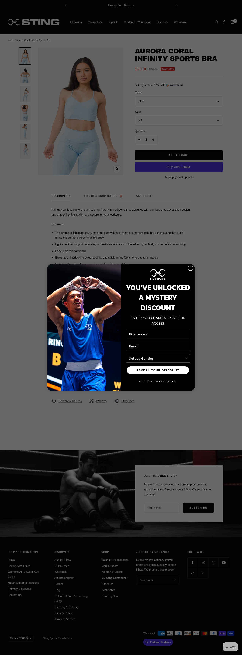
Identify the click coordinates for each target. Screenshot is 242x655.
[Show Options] (186, 358)
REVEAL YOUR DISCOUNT (158, 370)
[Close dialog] (190, 268)
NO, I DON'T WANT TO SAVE (158, 381)
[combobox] (156, 358)
